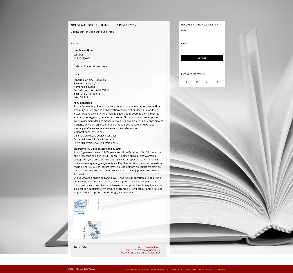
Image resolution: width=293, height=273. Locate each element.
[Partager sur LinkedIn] (207, 82)
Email (184, 43)
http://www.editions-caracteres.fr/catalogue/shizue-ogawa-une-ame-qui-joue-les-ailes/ (141, 250)
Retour (75, 43)
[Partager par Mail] (217, 82)
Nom (183, 30)
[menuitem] (134, 269)
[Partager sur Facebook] (186, 82)
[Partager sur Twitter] (197, 82)
